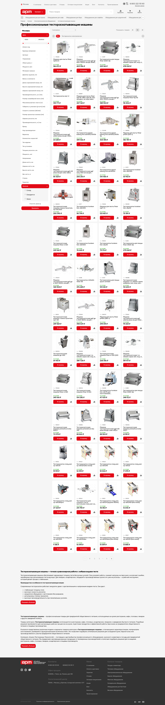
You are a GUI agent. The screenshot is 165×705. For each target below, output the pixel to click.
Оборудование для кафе (55, 17)
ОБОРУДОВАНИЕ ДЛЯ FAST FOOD (117, 687)
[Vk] (22, 670)
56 (137, 30)
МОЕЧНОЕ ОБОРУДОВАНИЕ (115, 679)
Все (58, 36)
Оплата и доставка (50, 4)
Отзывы (62, 4)
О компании (37, 4)
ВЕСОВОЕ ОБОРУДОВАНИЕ (115, 690)
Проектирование (112, 4)
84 (142, 30)
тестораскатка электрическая (72, 36)
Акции (87, 4)
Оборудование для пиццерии (138, 17)
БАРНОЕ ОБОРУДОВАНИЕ (115, 676)
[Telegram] (124, 4)
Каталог (30, 21)
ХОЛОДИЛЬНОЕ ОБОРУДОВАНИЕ (117, 683)
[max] (127, 4)
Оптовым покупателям (75, 4)
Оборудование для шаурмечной (115, 17)
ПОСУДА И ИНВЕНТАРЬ (114, 665)
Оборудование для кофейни (94, 17)
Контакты (101, 4)
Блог (93, 4)
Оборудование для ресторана (35, 17)
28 (132, 30)
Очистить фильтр (35, 204)
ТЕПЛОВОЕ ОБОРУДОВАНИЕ (115, 669)
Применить (35, 208)
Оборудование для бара (74, 17)
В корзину (60, 70)
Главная (23, 21)
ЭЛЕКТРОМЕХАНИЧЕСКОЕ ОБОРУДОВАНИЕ (44, 21)
